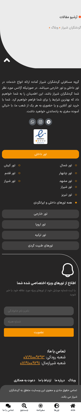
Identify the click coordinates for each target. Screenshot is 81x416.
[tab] (40, 154)
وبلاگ (54, 27)
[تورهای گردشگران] (56, 405)
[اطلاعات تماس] (8, 405)
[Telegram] (48, 121)
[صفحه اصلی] (72, 405)
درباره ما (60, 380)
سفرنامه (40, 410)
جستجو (24, 410)
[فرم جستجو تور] (24, 405)
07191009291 (30, 363)
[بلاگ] (40, 405)
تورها (56, 410)
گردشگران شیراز (71, 27)
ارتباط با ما (44, 380)
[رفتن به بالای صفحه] (7, 60)
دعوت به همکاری (24, 380)
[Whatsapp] (32, 121)
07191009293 (34, 357)
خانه (73, 410)
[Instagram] (40, 121)
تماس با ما (8, 410)
